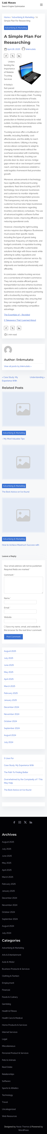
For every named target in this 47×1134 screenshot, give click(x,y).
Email (7, 608)
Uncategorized (9, 1109)
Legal (4, 1039)
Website (8, 617)
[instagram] (19, 823)
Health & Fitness (9, 1011)
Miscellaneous (8, 1046)
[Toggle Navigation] (41, 5)
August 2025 (10, 651)
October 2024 (10, 721)
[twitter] (13, 56)
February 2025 (11, 693)
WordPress (23, 1130)
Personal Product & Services (15, 1053)
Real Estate (7, 1067)
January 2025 (10, 700)
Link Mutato (9, 2)
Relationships (8, 1074)
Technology (7, 1095)
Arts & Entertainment (11, 955)
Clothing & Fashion (10, 976)
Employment (8, 983)
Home (7, 17)
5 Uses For (9, 758)
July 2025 (8, 658)
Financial (6, 990)
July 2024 (8, 742)
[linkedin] (31, 823)
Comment (9, 575)
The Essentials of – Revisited (17, 315)
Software (6, 1081)
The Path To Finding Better (16, 772)
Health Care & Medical (12, 1018)
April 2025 (9, 679)
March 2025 (9, 686)
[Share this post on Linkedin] (19, 56)
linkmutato (31, 49)
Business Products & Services (16, 969)
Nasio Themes (23, 1127)
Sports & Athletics (10, 1088)
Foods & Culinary (10, 997)
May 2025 (8, 672)
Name (7, 598)
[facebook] (6, 56)
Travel (5, 1102)
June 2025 (9, 665)
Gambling (6, 1004)
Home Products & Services (14, 1025)
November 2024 (11, 714)
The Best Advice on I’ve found (15, 492)
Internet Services (9, 1032)
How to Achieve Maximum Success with (20, 545)
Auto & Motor (8, 962)
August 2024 (10, 735)
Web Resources (9, 1116)
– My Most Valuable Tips (13, 439)
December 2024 (11, 707)
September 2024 (12, 728)
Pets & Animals (9, 1060)
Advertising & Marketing (23, 17)
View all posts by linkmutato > (17, 366)
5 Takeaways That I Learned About (20, 320)
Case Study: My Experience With (19, 765)
